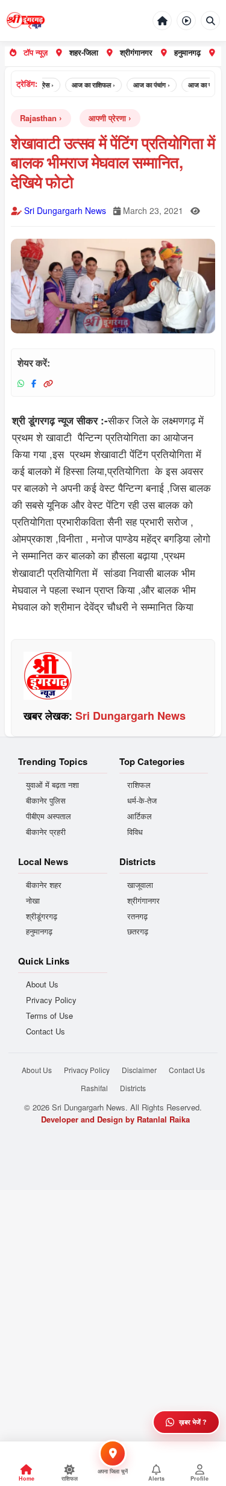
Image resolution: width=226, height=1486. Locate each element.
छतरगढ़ (137, 931)
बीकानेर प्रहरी (46, 831)
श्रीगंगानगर (136, 52)
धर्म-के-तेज (142, 800)
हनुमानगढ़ (187, 52)
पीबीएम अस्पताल (48, 816)
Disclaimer (139, 1070)
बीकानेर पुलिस (46, 800)
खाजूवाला (140, 885)
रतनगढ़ (137, 916)
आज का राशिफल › (88, 84)
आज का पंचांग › (146, 84)
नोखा (33, 900)
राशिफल (139, 784)
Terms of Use (49, 1015)
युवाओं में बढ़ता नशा (52, 784)
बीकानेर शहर (43, 885)
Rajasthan (38, 118)
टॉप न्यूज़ (36, 52)
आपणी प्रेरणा (107, 118)
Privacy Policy (51, 1000)
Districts (133, 1088)
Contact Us (45, 1031)
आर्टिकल (139, 816)
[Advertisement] (113, 1303)
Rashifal (94, 1088)
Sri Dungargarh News (65, 210)
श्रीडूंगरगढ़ (41, 916)
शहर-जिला (83, 52)
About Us (42, 984)
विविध (135, 831)
